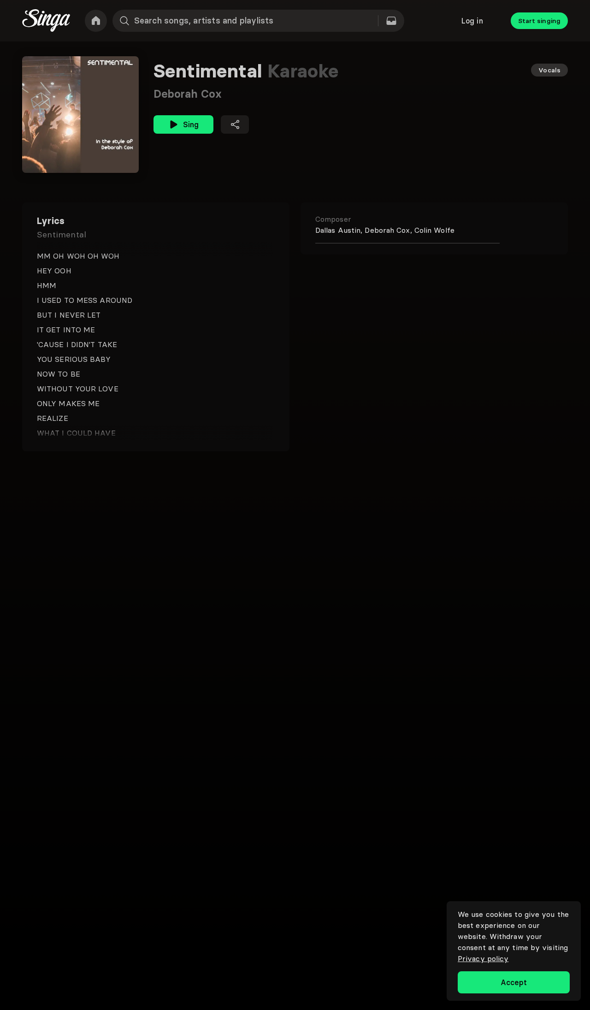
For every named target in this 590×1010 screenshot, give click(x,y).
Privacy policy (483, 958)
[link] (96, 21)
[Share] (235, 124)
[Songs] (391, 20)
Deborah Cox (187, 93)
